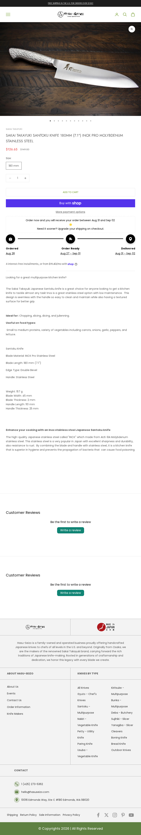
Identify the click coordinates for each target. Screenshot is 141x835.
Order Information (18, 707)
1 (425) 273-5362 (32, 784)
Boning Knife (119, 737)
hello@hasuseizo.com (35, 792)
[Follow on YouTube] (131, 815)
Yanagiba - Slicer (122, 725)
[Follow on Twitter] (106, 815)
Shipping (12, 815)
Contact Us (14, 700)
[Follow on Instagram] (115, 815)
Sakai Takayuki (14, 129)
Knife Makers (15, 714)
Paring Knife (85, 744)
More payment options (70, 212)
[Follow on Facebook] (98, 815)
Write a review (70, 530)
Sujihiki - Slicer (120, 719)
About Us (12, 687)
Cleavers (116, 731)
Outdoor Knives (121, 750)
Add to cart (70, 192)
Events (11, 693)
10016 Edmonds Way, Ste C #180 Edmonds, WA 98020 (55, 800)
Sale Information (49, 815)
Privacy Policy (71, 815)
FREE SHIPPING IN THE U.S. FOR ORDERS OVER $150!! (70, 3)
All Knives (83, 688)
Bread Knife (118, 744)
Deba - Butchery (122, 713)
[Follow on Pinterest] (123, 815)
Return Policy (28, 815)
